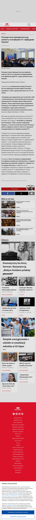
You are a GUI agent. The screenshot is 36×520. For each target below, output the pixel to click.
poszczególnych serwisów (11, 505)
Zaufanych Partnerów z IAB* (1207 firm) (13, 494)
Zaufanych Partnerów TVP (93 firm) (9, 496)
